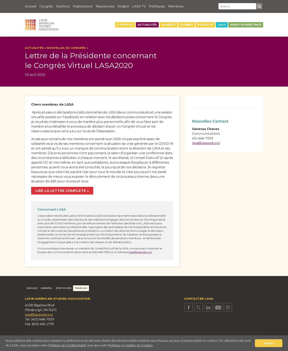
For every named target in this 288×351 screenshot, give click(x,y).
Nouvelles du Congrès (66, 47)
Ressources (105, 6)
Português (63, 288)
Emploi (123, 6)
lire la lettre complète (60, 191)
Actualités (147, 24)
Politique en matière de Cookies (130, 345)
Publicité (205, 24)
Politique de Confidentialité (67, 345)
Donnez (186, 24)
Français (81, 288)
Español (46, 288)
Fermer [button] (268, 343)
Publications (83, 6)
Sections (63, 6)
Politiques (157, 6)
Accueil (30, 6)
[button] (154, 345)
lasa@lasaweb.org (140, 252)
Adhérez (168, 24)
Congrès (46, 6)
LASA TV (139, 6)
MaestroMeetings (245, 24)
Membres (176, 6)
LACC (222, 24)
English (32, 288)
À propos (125, 24)
